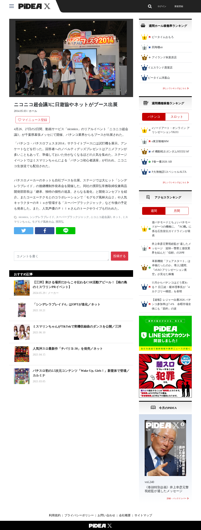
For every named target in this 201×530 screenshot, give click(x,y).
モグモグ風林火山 (43, 221)
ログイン (162, 6)
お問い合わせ (106, 515)
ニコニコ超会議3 (100, 217)
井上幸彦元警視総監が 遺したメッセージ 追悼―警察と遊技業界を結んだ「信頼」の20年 (171, 248)
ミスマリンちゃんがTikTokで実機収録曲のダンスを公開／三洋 (77, 326)
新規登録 (179, 6)
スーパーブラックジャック (72, 217)
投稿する (119, 256)
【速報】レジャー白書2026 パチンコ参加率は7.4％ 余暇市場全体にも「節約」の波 (171, 304)
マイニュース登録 (34, 119)
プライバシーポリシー (79, 515)
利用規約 (55, 515)
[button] (18, 58)
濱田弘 (60, 221)
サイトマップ (143, 515)
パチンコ (154, 116)
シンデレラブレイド (42, 217)
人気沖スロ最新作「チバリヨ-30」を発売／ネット (68, 348)
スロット (177, 116)
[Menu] (13, 6)
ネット (117, 217)
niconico (23, 217)
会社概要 (125, 515)
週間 (154, 210)
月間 (177, 210)
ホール (33, 111)
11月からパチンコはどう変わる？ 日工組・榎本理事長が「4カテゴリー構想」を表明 (171, 287)
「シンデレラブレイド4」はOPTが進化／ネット (66, 304)
